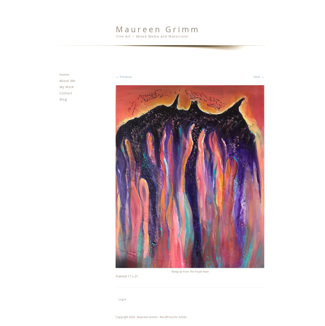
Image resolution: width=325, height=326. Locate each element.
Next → (258, 77)
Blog (63, 99)
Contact (65, 93)
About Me (67, 81)
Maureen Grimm (158, 29)
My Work (66, 87)
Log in (122, 299)
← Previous (124, 77)
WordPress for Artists (173, 317)
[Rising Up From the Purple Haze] (190, 176)
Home (64, 74)
